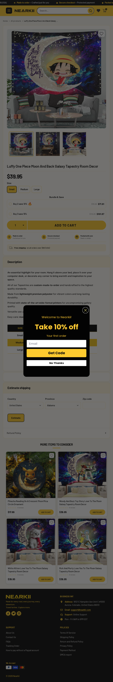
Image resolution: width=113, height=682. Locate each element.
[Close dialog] (85, 310)
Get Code (56, 353)
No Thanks (56, 363)
